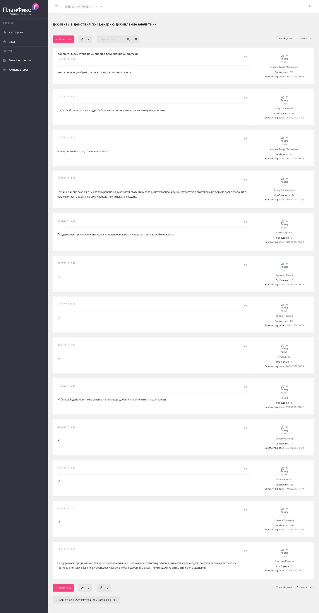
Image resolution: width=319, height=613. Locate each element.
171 (292, 321)
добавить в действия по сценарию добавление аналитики (97, 54)
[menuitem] (310, 6)
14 (291, 443)
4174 (291, 113)
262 (292, 72)
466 (292, 525)
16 (291, 280)
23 (291, 484)
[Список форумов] (24, 9)
